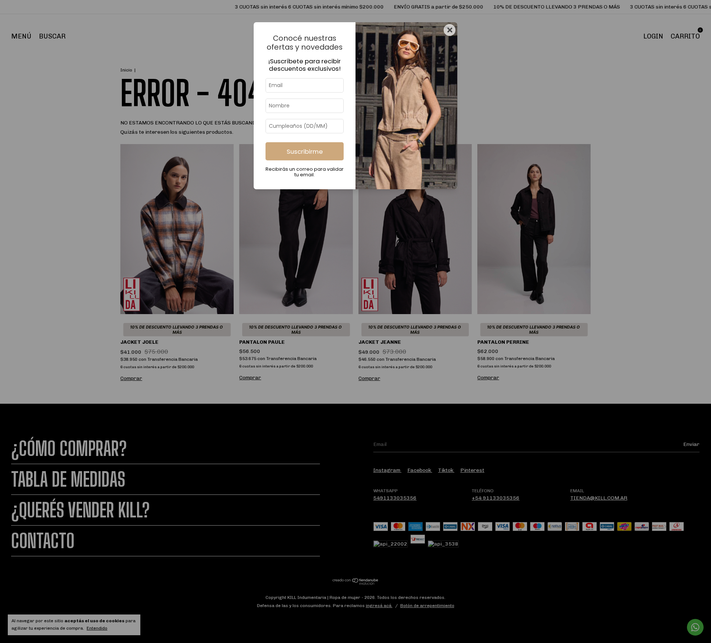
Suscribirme (305, 151)
